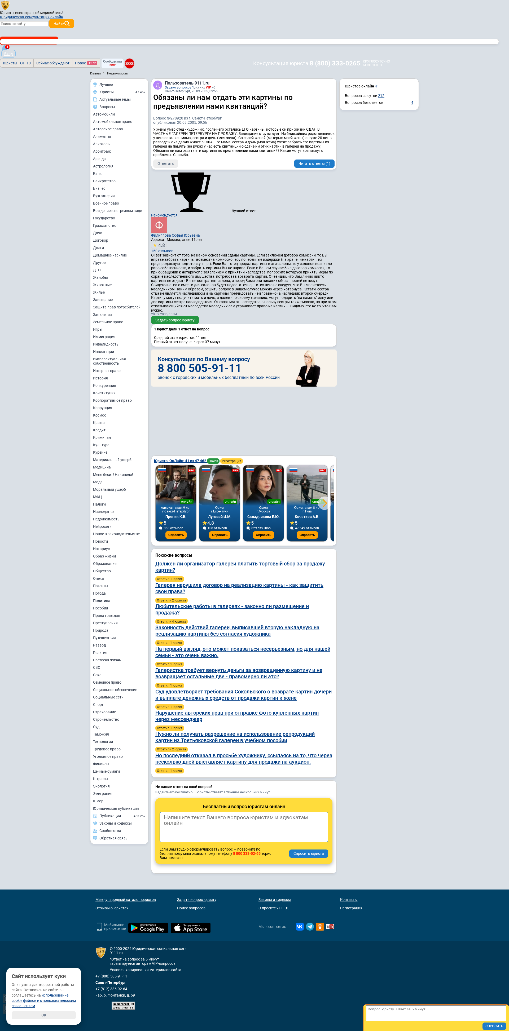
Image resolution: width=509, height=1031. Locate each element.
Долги (98, 248)
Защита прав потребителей (117, 307)
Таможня (101, 734)
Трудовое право (107, 749)
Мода (98, 482)
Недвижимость (106, 519)
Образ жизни (104, 556)
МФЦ (97, 497)
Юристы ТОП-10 (17, 63)
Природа (100, 630)
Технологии (103, 742)
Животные (102, 285)
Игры (97, 329)
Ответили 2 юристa (171, 600)
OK (43, 1015)
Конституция (104, 393)
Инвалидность (106, 344)
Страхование (104, 712)
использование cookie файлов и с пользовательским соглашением (44, 1000)
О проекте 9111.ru (273, 908)
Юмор (98, 801)
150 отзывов (162, 247)
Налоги (99, 504)
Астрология (103, 166)
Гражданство (104, 225)
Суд (96, 727)
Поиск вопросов (191, 908)
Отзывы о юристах (111, 908)
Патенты (100, 586)
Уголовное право (108, 756)
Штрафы (100, 779)
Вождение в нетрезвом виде (117, 211)
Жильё (99, 292)
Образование (104, 563)
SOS (129, 63)
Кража (99, 423)
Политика (101, 601)
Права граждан (106, 615)
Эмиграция (102, 793)
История (100, 378)
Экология (101, 786)
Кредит (99, 430)
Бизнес (99, 188)
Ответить (165, 163)
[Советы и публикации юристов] (5, 5)
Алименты (102, 136)
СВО (96, 667)
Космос (99, 415)
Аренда (99, 159)
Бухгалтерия (104, 196)
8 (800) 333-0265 (335, 63)
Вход (8, 54)
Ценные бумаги (106, 771)
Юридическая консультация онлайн (31, 17)
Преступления (105, 623)
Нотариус (101, 549)
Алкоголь (101, 144)
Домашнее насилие (110, 255)
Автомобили (104, 114)
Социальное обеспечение (115, 690)
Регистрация (231, 461)
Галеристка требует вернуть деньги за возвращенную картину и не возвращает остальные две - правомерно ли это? (238, 673)
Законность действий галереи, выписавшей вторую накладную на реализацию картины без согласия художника (237, 630)
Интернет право (107, 371)
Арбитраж (102, 151)
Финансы (101, 764)
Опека (98, 578)
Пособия (100, 608)
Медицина (102, 467)
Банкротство (104, 181)
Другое (99, 262)
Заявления (102, 314)
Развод (99, 645)
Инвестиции (103, 351)
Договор (100, 240)
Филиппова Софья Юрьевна (175, 235)
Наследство (103, 512)
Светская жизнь (107, 660)
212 (381, 96)
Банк (97, 173)
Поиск (213, 461)
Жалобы (100, 277)
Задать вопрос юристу (175, 320)
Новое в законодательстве (116, 534)
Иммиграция (104, 337)
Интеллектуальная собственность (109, 361)
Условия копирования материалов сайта (145, 970)
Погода (99, 593)
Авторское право (108, 129)
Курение (100, 452)
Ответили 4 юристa (171, 621)
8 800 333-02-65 (247, 853)
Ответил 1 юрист (169, 579)
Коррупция (102, 408)
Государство (104, 218)
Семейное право (107, 682)
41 (377, 86)
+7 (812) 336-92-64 (111, 989)
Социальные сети (108, 697)
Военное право (106, 203)
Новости (100, 541)
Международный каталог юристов (125, 899)
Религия (100, 653)
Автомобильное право (112, 122)
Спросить (176, 535)
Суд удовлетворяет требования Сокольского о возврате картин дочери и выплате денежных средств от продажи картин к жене (243, 694)
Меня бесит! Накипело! (113, 474)
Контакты (349, 899)
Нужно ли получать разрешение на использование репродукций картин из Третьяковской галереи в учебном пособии (235, 737)
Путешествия (104, 638)
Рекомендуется (164, 215)
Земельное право (108, 322)
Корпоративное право (112, 400)
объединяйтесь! (49, 13)
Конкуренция (104, 385)
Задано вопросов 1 (179, 87)
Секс (97, 675)
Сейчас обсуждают (52, 63)
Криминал (102, 437)
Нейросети (102, 526)
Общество (102, 571)
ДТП (97, 270)
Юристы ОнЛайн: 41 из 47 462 (180, 461)
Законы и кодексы (274, 899)
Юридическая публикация (116, 808)
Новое (85, 63)
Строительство (106, 719)
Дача (97, 233)
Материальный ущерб (112, 460)
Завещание (103, 300)
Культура (101, 445)
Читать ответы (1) (314, 163)
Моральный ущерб (109, 489)
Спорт (98, 704)
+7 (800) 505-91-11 (111, 976)
